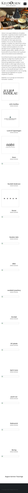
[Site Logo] (6, 4)
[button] (25, 3)
